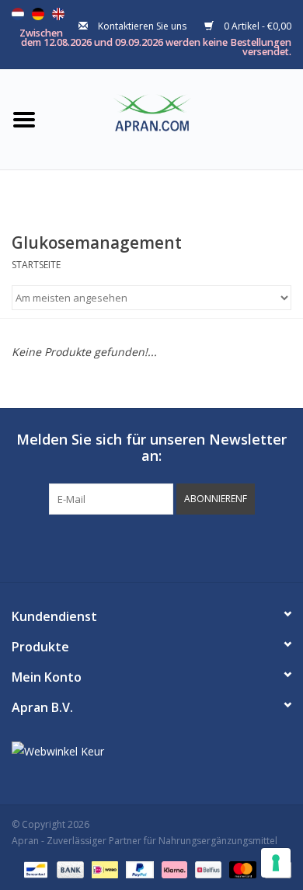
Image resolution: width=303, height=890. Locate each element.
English (58, 14)
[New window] (137, 546)
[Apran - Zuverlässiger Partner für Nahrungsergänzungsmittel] (175, 117)
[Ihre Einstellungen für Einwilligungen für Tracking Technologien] (276, 863)
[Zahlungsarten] (34, 868)
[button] (215, 499)
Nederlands (18, 14)
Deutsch (38, 14)
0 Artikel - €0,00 (256, 26)
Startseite (36, 264)
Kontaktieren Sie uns (142, 26)
